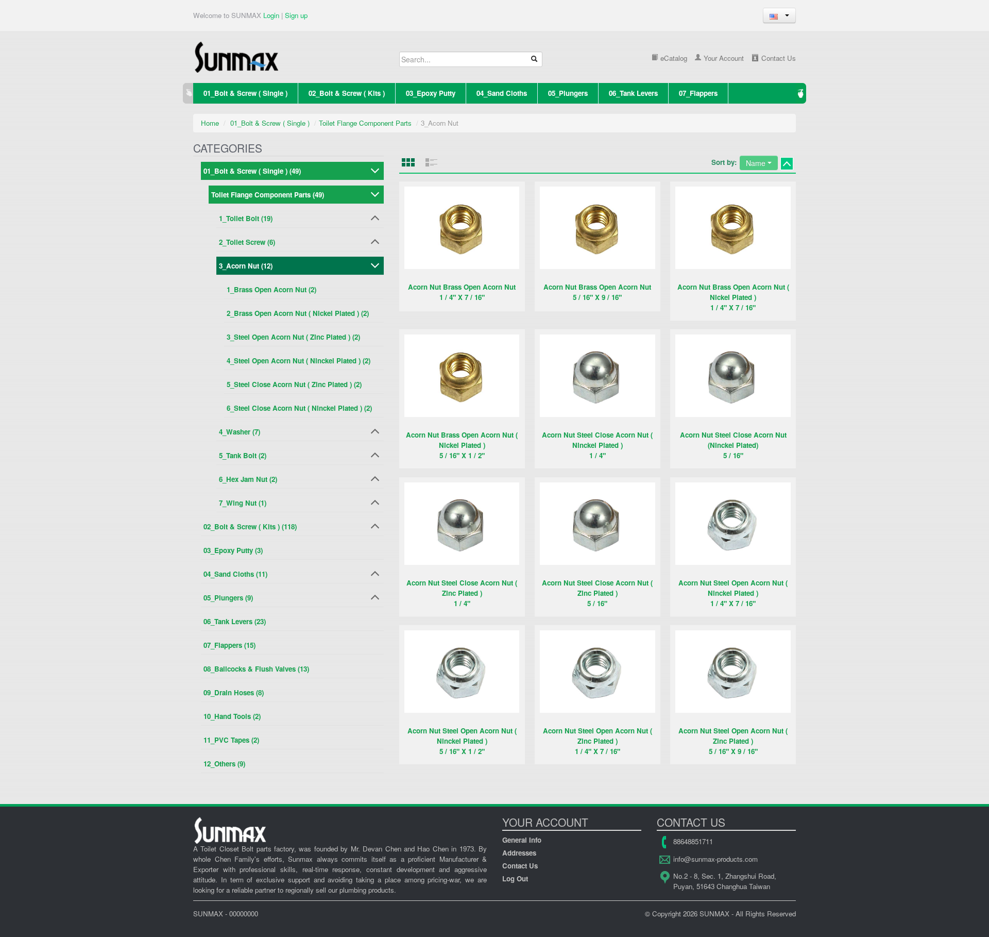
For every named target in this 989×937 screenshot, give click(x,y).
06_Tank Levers (633, 93)
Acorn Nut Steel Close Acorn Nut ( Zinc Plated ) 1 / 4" (461, 593)
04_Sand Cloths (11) (235, 574)
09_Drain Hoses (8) (233, 692)
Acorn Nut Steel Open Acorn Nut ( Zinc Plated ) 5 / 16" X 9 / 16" (733, 741)
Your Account (723, 58)
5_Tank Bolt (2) (242, 455)
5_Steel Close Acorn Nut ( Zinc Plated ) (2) (294, 384)
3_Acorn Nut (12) (245, 266)
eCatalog (672, 58)
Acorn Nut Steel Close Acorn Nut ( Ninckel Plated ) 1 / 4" (597, 445)
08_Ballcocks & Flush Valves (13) (256, 669)
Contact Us (777, 58)
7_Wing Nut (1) (242, 503)
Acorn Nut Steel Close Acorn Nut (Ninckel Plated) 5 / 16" (733, 445)
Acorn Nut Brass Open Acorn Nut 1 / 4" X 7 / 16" (462, 292)
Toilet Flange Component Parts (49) (267, 194)
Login (271, 15)
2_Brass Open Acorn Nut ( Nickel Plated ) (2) (298, 313)
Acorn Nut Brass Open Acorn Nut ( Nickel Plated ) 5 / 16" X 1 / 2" (462, 445)
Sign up (296, 15)
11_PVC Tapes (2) (231, 740)
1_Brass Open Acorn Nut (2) (271, 289)
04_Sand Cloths (501, 93)
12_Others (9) (224, 763)
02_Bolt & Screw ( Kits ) (347, 93)
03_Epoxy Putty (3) (233, 550)
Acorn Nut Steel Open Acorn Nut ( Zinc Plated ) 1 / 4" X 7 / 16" (597, 741)
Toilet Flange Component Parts (365, 123)
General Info (521, 840)
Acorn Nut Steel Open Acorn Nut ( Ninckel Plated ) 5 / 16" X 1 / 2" (462, 741)
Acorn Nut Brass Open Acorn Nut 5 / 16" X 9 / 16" (597, 292)
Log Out (515, 878)
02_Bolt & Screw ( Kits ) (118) (250, 526)
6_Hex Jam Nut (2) (248, 479)
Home (210, 123)
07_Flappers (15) (229, 645)
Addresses (519, 853)
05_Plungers (568, 93)
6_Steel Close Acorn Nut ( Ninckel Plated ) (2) (299, 408)
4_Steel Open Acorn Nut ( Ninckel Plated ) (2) (298, 360)
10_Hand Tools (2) (232, 716)
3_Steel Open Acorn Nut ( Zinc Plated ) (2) (293, 337)
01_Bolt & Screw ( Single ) (245, 93)
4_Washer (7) (239, 432)
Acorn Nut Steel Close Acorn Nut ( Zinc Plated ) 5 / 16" (597, 593)
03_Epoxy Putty (430, 93)
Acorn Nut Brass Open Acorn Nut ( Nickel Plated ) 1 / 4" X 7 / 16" (733, 297)
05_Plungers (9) (228, 598)
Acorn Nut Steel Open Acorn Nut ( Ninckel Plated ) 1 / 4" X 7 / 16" (733, 593)
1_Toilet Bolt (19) (245, 218)
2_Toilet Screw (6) (247, 242)
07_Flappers (698, 93)
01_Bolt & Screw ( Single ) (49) (252, 171)
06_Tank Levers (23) (234, 621)
